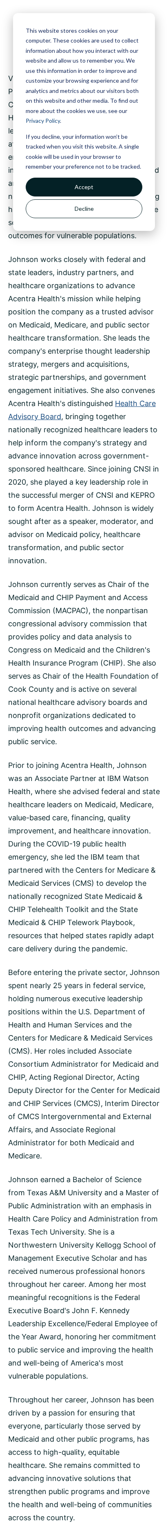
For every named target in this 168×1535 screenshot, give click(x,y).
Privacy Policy (43, 120)
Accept (84, 186)
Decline (84, 208)
